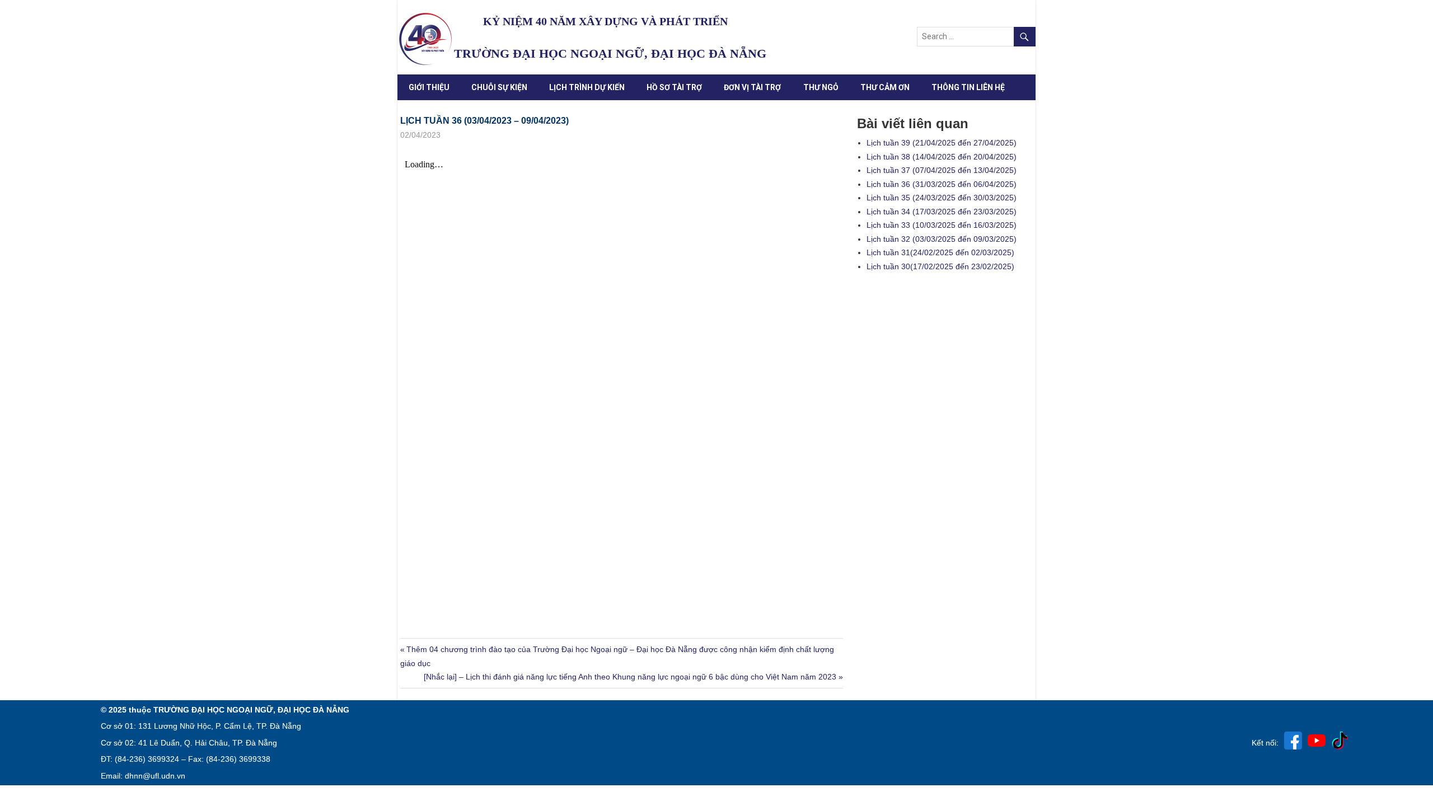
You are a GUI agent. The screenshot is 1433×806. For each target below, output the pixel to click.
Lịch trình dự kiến (587, 87)
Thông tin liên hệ (968, 87)
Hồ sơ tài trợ (674, 87)
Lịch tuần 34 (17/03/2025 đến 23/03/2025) (942, 211)
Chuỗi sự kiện (499, 87)
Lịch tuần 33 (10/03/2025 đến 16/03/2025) (942, 225)
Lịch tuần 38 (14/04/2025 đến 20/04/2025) (942, 156)
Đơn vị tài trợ (752, 87)
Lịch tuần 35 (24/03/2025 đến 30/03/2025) (942, 197)
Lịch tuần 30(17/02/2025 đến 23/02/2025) (940, 266)
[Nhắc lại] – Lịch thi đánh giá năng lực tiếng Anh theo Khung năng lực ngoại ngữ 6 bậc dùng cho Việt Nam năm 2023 (630, 676)
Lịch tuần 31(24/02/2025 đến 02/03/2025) (940, 252)
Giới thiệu (429, 87)
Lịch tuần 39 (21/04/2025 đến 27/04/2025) (942, 142)
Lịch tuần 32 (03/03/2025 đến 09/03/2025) (942, 239)
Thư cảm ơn (885, 87)
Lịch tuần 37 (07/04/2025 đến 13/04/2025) (942, 170)
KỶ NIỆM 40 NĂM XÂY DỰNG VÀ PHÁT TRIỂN (605, 21)
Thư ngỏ (821, 87)
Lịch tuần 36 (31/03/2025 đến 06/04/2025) (942, 184)
